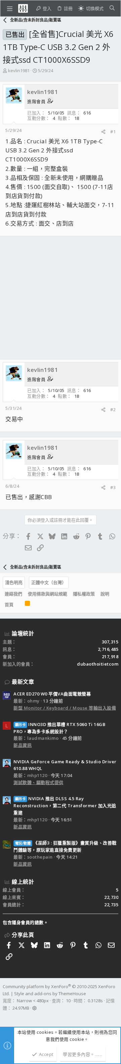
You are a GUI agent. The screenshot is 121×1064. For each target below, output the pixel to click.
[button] (9, 8)
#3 (113, 487)
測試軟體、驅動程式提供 (38, 782)
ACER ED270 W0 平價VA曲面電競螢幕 (52, 694)
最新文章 (23, 681)
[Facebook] (6, 1017)
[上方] (19, 605)
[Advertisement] (60, 297)
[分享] (103, 132)
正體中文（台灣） (48, 582)
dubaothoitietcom (97, 664)
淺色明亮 (14, 582)
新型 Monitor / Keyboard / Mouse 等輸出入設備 (64, 708)
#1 (113, 132)
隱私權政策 (84, 594)
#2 (113, 409)
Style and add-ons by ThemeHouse (50, 993)
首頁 (9, 604)
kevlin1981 (19, 70)
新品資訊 (22, 745)
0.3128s (95, 1001)
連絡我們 (13, 594)
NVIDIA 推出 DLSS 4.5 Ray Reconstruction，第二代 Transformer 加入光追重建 (64, 805)
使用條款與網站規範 (47, 594)
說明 (104, 594)
